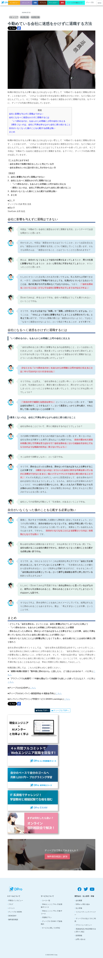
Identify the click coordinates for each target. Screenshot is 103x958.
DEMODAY (12, 916)
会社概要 (79, 900)
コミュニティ (26, 3)
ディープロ (90, 2)
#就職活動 (35, 17)
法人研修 (79, 908)
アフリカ (43, 3)
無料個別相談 (13, 919)
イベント (11, 908)
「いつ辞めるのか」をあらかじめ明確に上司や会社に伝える (37, 121)
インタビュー (14, 3)
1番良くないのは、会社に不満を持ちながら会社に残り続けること (39, 125)
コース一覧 (46, 900)
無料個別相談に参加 (57, 856)
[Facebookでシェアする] (19, 28)
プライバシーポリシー (84, 925)
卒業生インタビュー (15, 900)
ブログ (10, 904)
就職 (35, 3)
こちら (11, 682)
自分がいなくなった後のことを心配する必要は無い (32, 128)
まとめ (12, 132)
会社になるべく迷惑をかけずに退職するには (29, 117)
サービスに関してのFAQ (51, 928)
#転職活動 (24, 17)
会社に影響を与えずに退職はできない (26, 114)
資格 (62, 3)
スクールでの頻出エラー (75, 3)
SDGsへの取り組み (83, 904)
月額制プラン (47, 917)
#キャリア (14, 17)
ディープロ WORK (15, 912)
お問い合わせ (80, 939)
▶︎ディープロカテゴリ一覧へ (21, 710)
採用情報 (79, 935)
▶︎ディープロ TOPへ (60, 710)
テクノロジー (53, 3)
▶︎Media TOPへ (42, 710)
